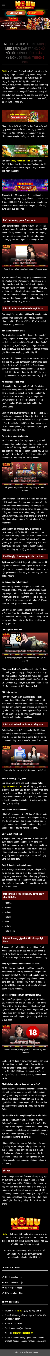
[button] (3, 4)
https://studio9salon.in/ (12, 786)
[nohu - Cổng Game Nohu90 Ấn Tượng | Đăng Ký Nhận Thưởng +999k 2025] (25, 4)
